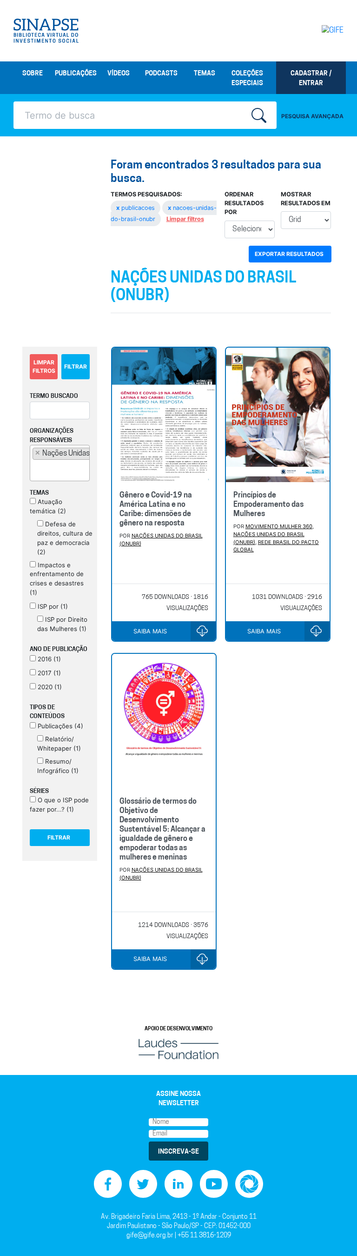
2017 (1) (48, 673)
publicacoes (136, 207)
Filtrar (75, 366)
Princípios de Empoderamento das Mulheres (268, 505)
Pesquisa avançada (312, 116)
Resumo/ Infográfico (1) (58, 766)
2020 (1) (49, 687)
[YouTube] (214, 1184)
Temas (204, 73)
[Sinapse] (46, 30)
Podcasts (161, 73)
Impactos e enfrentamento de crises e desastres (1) (57, 579)
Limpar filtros (185, 218)
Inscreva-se (178, 1152)
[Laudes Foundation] (178, 1049)
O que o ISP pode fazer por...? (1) (59, 804)
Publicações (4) (59, 726)
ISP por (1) (52, 606)
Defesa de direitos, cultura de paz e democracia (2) (65, 538)
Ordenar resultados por (244, 203)
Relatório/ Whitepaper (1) (59, 743)
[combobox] (60, 463)
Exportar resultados (289, 253)
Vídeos (118, 73)
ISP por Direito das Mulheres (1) (62, 624)
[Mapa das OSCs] (249, 1184)
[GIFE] (325, 30)
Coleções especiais (247, 78)
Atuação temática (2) (48, 506)
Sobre (32, 73)
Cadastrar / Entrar (311, 78)
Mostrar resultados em (306, 199)
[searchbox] (35, 469)
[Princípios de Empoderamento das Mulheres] (278, 416)
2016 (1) (48, 659)
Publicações (76, 73)
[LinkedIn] (178, 1184)
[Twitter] (143, 1184)
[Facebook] (108, 1184)
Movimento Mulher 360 (278, 526)
